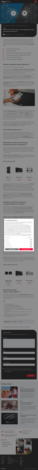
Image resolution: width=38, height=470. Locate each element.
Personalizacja (8, 244)
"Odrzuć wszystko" (27, 226)
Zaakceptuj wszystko (26, 249)
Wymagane (7, 237)
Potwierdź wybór (12, 249)
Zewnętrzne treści (8, 246)
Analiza (7, 239)
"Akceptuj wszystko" (10, 229)
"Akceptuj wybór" (18, 233)
